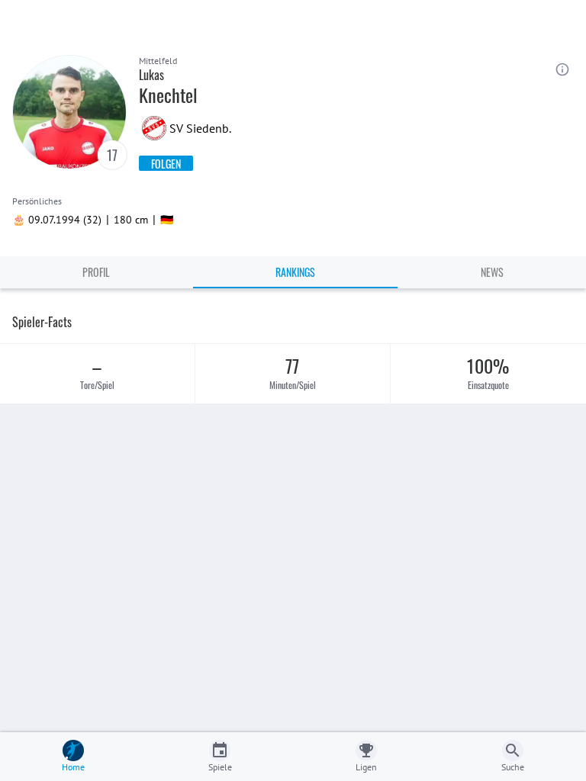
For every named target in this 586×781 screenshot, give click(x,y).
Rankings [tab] (295, 272)
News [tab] (492, 272)
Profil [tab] (96, 272)
